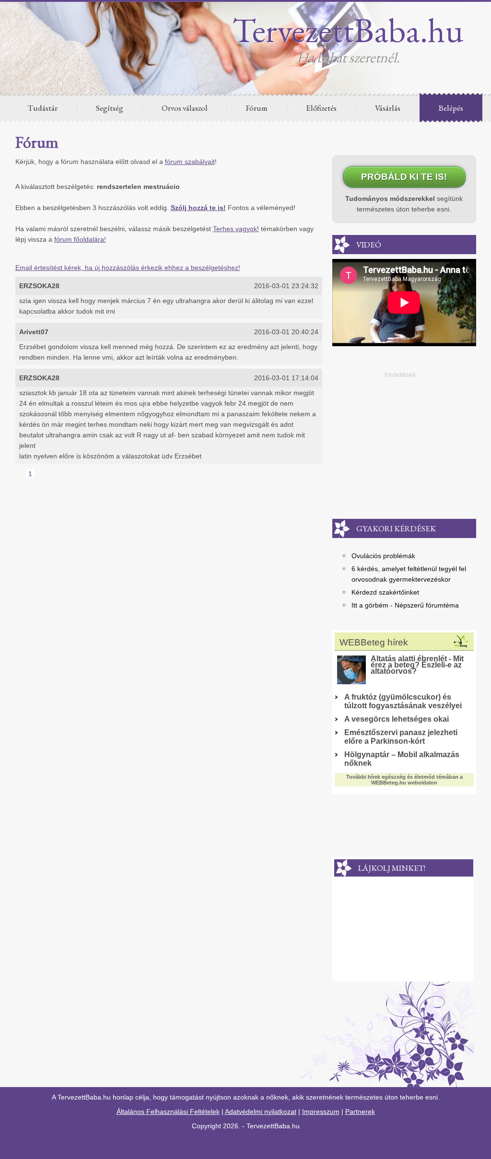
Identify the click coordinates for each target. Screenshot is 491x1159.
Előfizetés (321, 108)
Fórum (257, 108)
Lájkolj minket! (391, 868)
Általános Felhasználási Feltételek (168, 1111)
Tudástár (43, 108)
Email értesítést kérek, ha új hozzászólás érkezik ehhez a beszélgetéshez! (127, 267)
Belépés (451, 108)
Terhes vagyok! (236, 229)
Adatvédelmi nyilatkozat (260, 1111)
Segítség (109, 108)
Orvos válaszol (185, 108)
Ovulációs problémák (383, 556)
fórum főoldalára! (80, 239)
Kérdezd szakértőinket (385, 592)
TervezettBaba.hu (348, 29)
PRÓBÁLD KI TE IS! (404, 177)
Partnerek (360, 1111)
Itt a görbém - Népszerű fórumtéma (405, 605)
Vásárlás (387, 108)
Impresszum (320, 1111)
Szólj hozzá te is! (198, 207)
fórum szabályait (190, 161)
